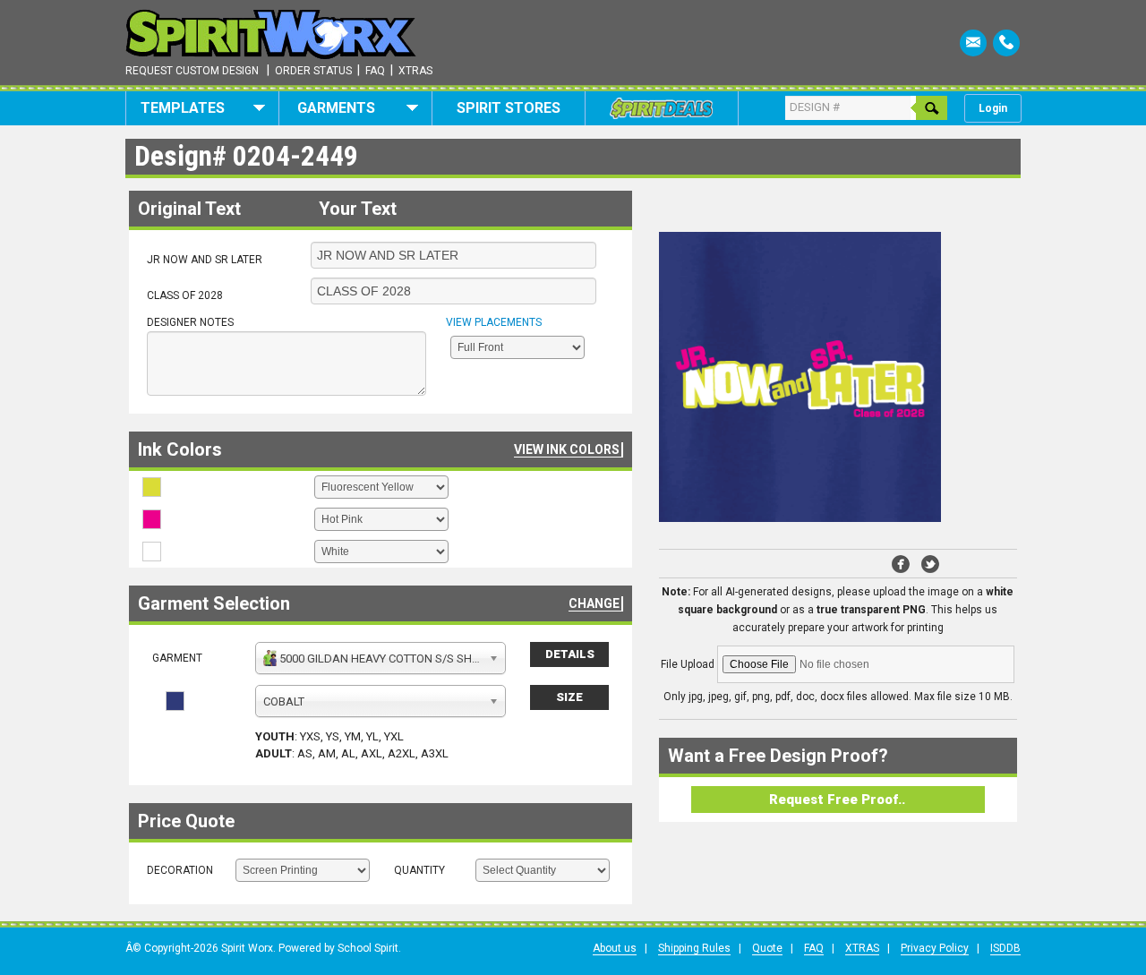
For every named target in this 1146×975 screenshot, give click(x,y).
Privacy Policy (935, 948)
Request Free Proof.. (837, 799)
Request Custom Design (192, 70)
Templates (183, 107)
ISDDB (1005, 948)
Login (993, 108)
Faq (375, 70)
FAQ (814, 948)
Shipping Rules (694, 948)
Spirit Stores (508, 107)
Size (569, 697)
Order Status (313, 70)
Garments (336, 107)
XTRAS (862, 948)
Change (594, 603)
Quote (767, 948)
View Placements (494, 322)
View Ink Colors (567, 449)
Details (569, 654)
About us (615, 948)
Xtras (415, 70)
